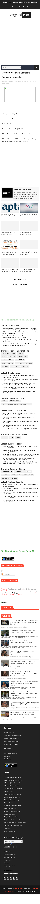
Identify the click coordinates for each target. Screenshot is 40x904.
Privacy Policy (8, 860)
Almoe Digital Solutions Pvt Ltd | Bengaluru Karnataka (9, 270)
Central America (8, 356)
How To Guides (8, 803)
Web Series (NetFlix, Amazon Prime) (15, 822)
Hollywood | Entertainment (12, 797)
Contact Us (7, 851)
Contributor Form (9, 732)
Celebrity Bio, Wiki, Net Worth (13, 788)
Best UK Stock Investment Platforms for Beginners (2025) (20, 421)
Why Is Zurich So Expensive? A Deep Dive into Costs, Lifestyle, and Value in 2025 (19, 336)
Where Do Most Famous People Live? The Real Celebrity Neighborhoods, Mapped (23, 714)
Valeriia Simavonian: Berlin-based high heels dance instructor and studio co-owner (18, 458)
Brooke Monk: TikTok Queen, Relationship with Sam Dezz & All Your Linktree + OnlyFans (23, 673)
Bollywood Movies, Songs (11, 786)
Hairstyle (6, 478)
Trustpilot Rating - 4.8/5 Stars (26, 891)
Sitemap (6, 863)
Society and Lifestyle (10, 808)
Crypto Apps (15, 401)
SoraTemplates (18, 888)
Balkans (5, 366)
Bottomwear (17, 475)
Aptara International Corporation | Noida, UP (8, 215)
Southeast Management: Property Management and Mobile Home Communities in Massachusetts (21, 455)
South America (7, 360)
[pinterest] (19, 6)
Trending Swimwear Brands (12, 777)
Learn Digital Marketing (11, 753)
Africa (20, 353)
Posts (5, 571)
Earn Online (7, 759)
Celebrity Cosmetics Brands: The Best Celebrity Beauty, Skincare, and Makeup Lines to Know (20, 462)
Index (18, 437)
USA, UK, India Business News (13, 820)
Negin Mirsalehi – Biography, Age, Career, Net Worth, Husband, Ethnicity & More (24, 652)
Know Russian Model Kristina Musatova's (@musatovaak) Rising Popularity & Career (24, 703)
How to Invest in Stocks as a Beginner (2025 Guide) (18, 417)
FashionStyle (7, 471)
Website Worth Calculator (11, 741)
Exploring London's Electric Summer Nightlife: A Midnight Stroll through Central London (20, 344)
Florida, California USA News (12, 794)
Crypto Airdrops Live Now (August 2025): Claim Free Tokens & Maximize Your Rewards (19, 384)
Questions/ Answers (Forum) (12, 805)
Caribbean (20, 360)
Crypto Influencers (10, 404)
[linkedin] (27, 6)
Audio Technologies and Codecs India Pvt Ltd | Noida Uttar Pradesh (28, 252)
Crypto (4, 401)
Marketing (7, 828)
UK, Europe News (9, 814)
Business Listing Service (11, 738)
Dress (14, 478)
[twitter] (23, 6)
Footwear (6, 475)
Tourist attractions (24, 363)
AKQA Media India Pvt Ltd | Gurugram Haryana (28, 270)
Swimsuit (18, 471)
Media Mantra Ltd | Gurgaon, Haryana (28, 215)
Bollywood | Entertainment (12, 783)
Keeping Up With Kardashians (13, 825)
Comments (6, 574)
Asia (13, 353)
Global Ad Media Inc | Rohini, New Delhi (26, 233)
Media (7, 83)
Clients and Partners (10, 854)
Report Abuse (9, 870)
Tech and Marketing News (12, 811)
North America (7, 363)
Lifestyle (27, 471)
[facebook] (15, 6)
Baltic (25, 366)
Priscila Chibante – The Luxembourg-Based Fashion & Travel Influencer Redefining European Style (19, 329)
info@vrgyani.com (9, 866)
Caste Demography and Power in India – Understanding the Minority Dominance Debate (24, 622)
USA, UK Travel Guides (11, 817)
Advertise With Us (9, 857)
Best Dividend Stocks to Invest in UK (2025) (16, 429)
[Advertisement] (20, 41)
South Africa (16, 366)
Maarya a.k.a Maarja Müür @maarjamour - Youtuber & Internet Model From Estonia (24, 683)
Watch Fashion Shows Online (13, 780)
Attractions (22, 356)
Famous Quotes (9, 791)
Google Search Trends (11, 744)
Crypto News (25, 404)
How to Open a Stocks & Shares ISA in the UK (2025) (19, 425)
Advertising (32, 81)
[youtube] (12, 6)
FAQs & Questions (9, 831)
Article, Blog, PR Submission (12, 735)
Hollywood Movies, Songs (11, 800)
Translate (18, 843)
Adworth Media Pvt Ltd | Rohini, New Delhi (8, 233)
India (3, 83)
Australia (6, 353)
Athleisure (28, 475)
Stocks (4, 437)
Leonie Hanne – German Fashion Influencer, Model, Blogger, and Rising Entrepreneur (23, 693)
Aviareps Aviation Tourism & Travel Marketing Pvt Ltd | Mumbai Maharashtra (9, 252)
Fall (11, 437)
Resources (7, 756)
